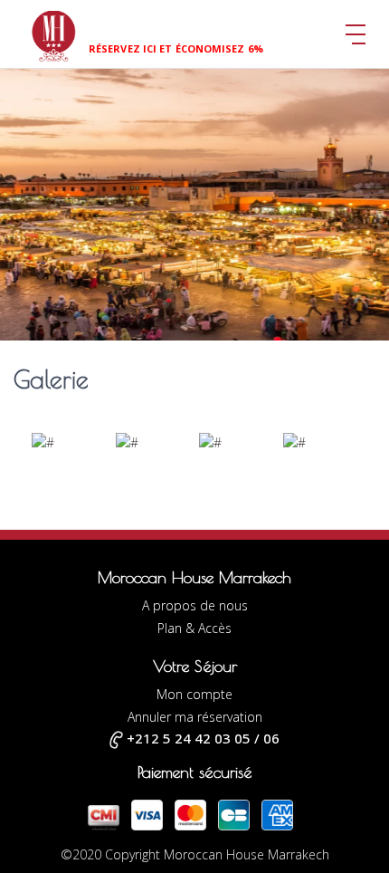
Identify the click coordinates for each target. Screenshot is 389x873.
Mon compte (194, 694)
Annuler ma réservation (195, 716)
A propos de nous (195, 605)
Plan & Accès (194, 628)
